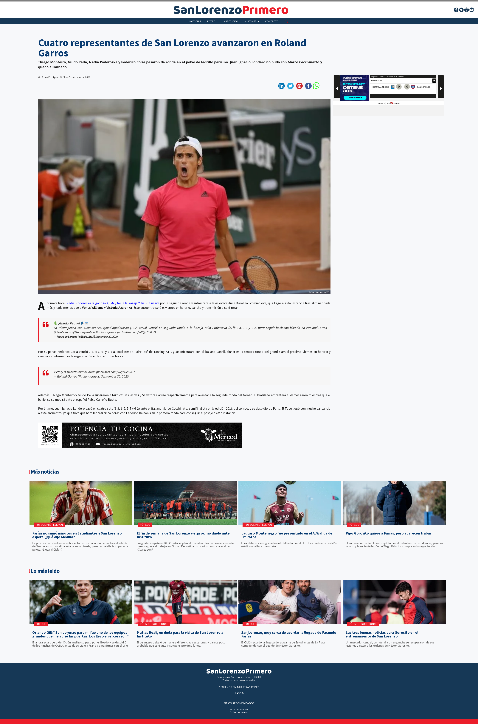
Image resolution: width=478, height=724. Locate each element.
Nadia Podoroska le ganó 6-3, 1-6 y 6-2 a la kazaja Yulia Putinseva (112, 303)
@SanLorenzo (63, 332)
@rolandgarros (106, 332)
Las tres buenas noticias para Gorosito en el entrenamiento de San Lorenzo (382, 634)
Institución (231, 21)
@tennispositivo (84, 332)
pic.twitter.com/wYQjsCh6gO (136, 332)
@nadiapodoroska (116, 328)
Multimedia (252, 21)
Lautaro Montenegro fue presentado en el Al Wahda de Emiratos (286, 535)
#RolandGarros (316, 328)
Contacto (272, 21)
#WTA (142, 328)
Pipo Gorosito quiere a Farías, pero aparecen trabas (389, 533)
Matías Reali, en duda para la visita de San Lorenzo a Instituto (180, 634)
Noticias (195, 21)
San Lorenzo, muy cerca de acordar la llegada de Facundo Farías (288, 634)
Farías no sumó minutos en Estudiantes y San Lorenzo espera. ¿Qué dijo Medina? (77, 535)
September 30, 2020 (106, 336)
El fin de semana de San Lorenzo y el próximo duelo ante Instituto (183, 535)
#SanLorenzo (92, 328)
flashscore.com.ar (239, 712)
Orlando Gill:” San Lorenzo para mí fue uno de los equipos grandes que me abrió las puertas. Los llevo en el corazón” (80, 634)
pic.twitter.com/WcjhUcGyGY (115, 372)
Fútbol (212, 21)
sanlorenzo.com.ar (239, 709)
